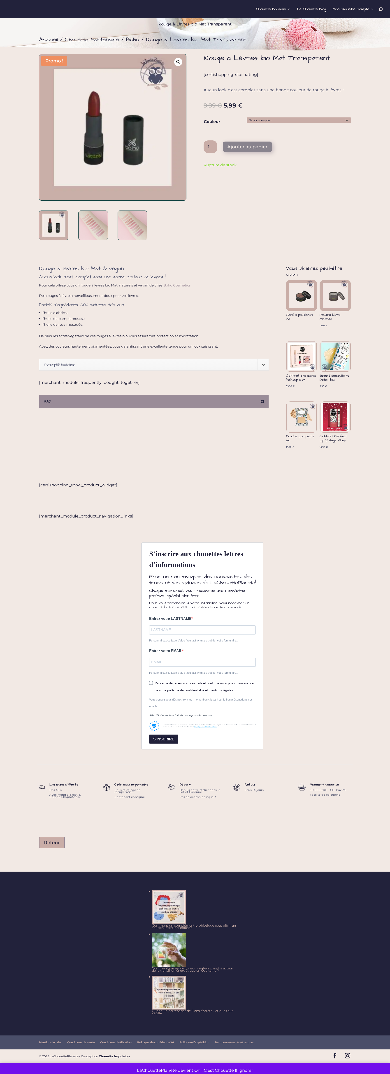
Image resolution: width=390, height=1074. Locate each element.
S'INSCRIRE (163, 739)
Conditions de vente (81, 1042)
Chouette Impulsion (114, 1056)
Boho (132, 40)
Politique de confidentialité (155, 1042)
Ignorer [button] (245, 1070)
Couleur (212, 121)
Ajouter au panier (247, 146)
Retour (52, 842)
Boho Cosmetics (176, 285)
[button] (178, 62)
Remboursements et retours (234, 1042)
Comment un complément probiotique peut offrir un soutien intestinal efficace (194, 926)
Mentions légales (50, 1042)
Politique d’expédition (194, 1042)
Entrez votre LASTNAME (170, 619)
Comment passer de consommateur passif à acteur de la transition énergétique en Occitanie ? (192, 969)
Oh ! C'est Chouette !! (215, 1070)
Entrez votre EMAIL (165, 651)
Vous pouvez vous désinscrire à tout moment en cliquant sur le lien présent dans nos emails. (201, 703)
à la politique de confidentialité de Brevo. (205, 727)
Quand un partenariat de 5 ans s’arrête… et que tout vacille (192, 1012)
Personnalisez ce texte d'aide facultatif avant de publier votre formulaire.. (193, 640)
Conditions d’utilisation (116, 1042)
